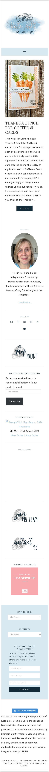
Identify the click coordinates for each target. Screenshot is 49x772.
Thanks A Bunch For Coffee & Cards (22, 127)
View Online (17, 435)
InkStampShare (24, 24)
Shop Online (31, 435)
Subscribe (14, 401)
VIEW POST (24, 208)
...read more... (24, 302)
